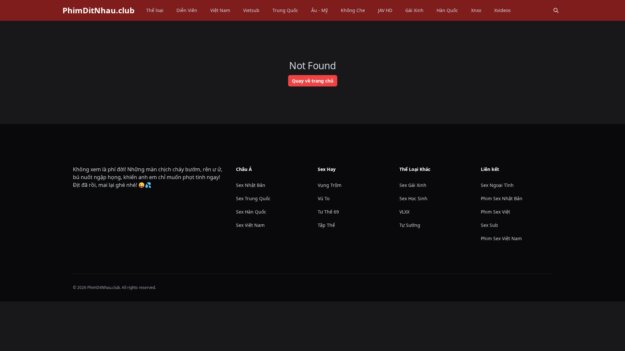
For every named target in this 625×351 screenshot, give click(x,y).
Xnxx (476, 10)
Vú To (323, 198)
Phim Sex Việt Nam (501, 238)
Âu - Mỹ (319, 10)
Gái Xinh (414, 10)
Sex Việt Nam (250, 225)
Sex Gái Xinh (412, 185)
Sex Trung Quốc (253, 198)
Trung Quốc (285, 10)
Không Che (353, 10)
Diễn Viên (186, 10)
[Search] (555, 10)
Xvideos (502, 10)
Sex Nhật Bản (250, 185)
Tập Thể (326, 225)
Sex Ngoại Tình (497, 185)
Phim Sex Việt (495, 212)
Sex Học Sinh (413, 198)
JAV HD (385, 10)
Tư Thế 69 (328, 212)
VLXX (404, 212)
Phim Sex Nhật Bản (501, 198)
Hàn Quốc (447, 10)
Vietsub (251, 10)
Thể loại (154, 10)
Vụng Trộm (329, 185)
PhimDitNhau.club (98, 10)
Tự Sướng (409, 225)
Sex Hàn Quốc (251, 212)
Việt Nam (220, 10)
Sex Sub (489, 225)
